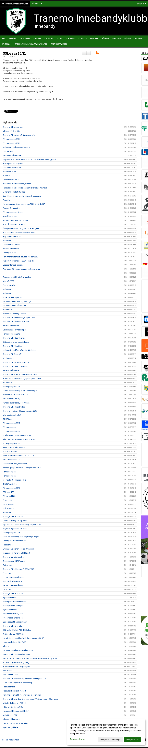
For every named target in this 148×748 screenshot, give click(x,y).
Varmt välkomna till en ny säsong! (17, 301)
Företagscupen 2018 (11, 387)
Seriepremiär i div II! (11, 180)
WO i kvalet (7, 309)
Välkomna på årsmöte (12, 155)
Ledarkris (7, 589)
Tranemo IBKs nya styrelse (14, 407)
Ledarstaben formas (11, 245)
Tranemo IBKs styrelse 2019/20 (16, 322)
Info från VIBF (8, 281)
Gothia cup (7, 565)
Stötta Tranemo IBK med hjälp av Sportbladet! (22, 378)
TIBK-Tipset (7, 419)
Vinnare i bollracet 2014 (12, 581)
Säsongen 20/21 (10, 253)
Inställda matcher (10, 216)
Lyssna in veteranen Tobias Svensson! (18, 549)
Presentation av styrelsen (13, 618)
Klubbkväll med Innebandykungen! (17, 184)
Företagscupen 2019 (11, 334)
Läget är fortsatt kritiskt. (13, 265)
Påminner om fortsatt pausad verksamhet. (20, 257)
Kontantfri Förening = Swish (14, 313)
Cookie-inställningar (10, 740)
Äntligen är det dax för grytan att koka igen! (21, 228)
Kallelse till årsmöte (11, 249)
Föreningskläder (9, 496)
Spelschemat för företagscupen (16, 666)
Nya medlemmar (9, 597)
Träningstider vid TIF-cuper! (14, 561)
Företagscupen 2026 (11, 139)
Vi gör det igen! (9, 358)
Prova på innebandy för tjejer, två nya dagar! (21, 537)
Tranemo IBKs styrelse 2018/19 (16, 362)
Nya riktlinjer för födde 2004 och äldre (18, 261)
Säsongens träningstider (13, 163)
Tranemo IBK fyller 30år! (12, 346)
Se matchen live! (9, 285)
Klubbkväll (7, 240)
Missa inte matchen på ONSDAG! (16, 553)
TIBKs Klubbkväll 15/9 (12, 399)
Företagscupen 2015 (11, 533)
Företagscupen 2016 (11, 488)
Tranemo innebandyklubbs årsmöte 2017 (20, 411)
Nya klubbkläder (9, 610)
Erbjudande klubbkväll (12, 236)
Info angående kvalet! (12, 415)
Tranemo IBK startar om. (13, 127)
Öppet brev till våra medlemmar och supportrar (22, 196)
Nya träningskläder (10, 727)
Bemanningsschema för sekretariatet (18, 650)
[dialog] (106, 732)
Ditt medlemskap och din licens (16, 342)
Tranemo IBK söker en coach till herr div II (20, 374)
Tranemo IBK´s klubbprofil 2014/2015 (18, 569)
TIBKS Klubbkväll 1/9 (11, 460)
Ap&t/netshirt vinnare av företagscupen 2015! (22, 524)
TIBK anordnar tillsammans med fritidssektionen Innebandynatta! (30, 658)
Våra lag (36, 3)
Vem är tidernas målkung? (14, 585)
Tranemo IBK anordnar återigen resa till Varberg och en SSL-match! (30, 699)
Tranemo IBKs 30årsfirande (14, 338)
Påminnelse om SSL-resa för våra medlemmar (22, 695)
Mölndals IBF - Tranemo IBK (14, 480)
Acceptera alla (132, 739)
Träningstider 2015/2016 (13, 516)
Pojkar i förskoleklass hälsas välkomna (19, 232)
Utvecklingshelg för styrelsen (15, 520)
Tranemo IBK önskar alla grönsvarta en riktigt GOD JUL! (26, 679)
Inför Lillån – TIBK (10, 715)
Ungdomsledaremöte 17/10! (14, 642)
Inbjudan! (7, 646)
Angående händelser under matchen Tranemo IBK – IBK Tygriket (29, 159)
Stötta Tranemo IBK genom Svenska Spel (20, 391)
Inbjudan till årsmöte (11, 131)
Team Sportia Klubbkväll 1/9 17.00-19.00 (19, 455)
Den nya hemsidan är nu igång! (15, 723)
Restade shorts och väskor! (14, 691)
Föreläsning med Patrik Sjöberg (16, 662)
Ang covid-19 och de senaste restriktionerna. (21, 269)
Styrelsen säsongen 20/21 (14, 297)
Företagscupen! (9, 472)
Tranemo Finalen (10, 451)
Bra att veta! (8, 500)
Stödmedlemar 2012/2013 (14, 634)
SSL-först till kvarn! (10, 675)
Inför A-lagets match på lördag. (16, 220)
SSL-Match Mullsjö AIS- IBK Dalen (17, 630)
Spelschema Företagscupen (14, 330)
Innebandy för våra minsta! (14, 447)
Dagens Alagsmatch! (11, 208)
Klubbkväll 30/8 (9, 172)
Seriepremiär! (8, 504)
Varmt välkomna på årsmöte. (15, 305)
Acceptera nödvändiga (110, 739)
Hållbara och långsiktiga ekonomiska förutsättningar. (25, 188)
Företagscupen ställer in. (13, 212)
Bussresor (7, 573)
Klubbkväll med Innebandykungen (17, 147)
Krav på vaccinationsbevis (14, 224)
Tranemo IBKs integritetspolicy (15, 366)
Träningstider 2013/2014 (13, 614)
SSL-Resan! (7, 670)
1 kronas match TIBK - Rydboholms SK (19, 439)
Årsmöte (6, 200)
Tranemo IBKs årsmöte (12, 626)
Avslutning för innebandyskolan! (16, 654)
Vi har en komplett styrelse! (14, 192)
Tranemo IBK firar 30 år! (12, 354)
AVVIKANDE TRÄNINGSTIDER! (15, 395)
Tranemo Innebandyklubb (16, 3)
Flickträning (8, 545)
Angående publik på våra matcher (17, 277)
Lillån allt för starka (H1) (13, 707)
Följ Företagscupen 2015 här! (15, 528)
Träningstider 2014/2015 (13, 593)
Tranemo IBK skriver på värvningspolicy (19, 135)
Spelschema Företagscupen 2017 (17, 435)
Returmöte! (7, 382)
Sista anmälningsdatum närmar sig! (17, 683)
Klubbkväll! (7, 289)
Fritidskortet (8, 151)
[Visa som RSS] (97, 53)
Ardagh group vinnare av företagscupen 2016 (22, 468)
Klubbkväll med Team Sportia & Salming (19, 350)
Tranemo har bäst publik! (13, 557)
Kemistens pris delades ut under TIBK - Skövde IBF (24, 204)
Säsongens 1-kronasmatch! (14, 541)
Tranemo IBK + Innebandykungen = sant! (19, 318)
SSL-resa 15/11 (14, 53)
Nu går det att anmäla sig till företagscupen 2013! (23, 638)
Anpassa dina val (77, 739)
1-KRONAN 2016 (9, 484)
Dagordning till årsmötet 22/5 (15, 622)
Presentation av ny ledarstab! (15, 464)
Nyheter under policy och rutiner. (16, 403)
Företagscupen (9, 427)
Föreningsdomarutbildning (14, 577)
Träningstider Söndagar (13, 606)
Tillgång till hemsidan (12, 719)
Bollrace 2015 (8, 508)
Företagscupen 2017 (11, 423)
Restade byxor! (9, 687)
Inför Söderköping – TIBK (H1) (15, 703)
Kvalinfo (6, 176)
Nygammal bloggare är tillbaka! (16, 711)
